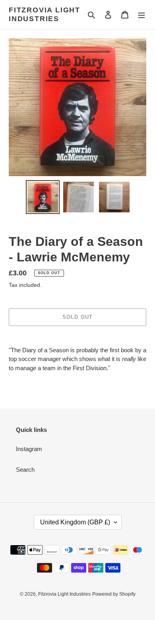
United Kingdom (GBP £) (75, 522)
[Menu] (141, 14)
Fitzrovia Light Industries (44, 14)
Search (25, 469)
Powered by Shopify (114, 594)
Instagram (29, 448)
